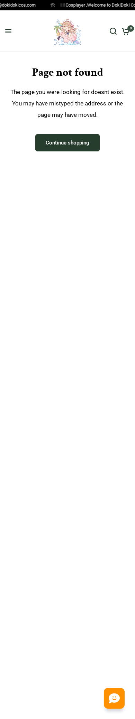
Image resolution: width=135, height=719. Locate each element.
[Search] (113, 31)
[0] (124, 31)
